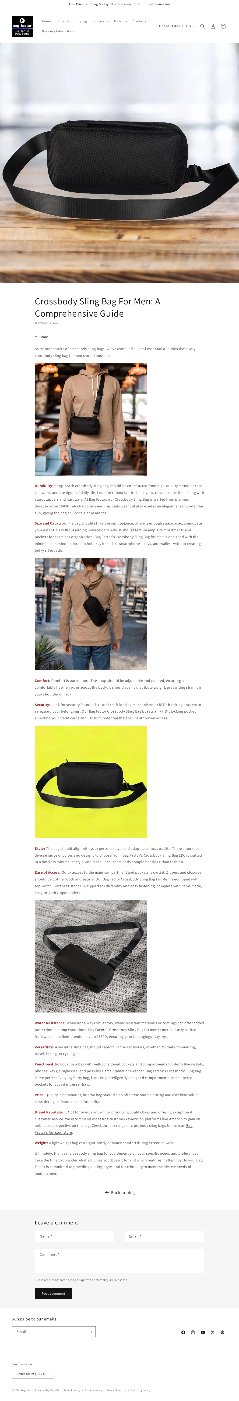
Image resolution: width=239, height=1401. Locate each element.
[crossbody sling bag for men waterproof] (91, 837)
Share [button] (43, 337)
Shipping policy (140, 1390)
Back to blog (123, 1192)
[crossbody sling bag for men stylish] (91, 670)
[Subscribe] (90, 1331)
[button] (62, 21)
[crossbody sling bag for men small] (91, 475)
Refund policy (72, 1390)
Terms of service (116, 1390)
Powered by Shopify (47, 1390)
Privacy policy (93, 1390)
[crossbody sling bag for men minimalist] (91, 1012)
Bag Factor (28, 1390)
